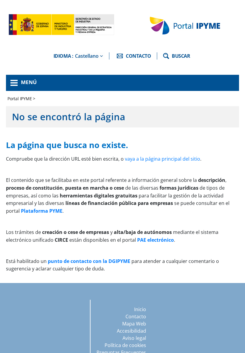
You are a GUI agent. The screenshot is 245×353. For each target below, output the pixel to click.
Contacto (135, 316)
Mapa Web (134, 323)
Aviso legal (134, 338)
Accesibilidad (131, 331)
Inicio (140, 309)
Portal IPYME (20, 98)
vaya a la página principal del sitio (162, 159)
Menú (29, 82)
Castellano (87, 56)
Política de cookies (125, 345)
